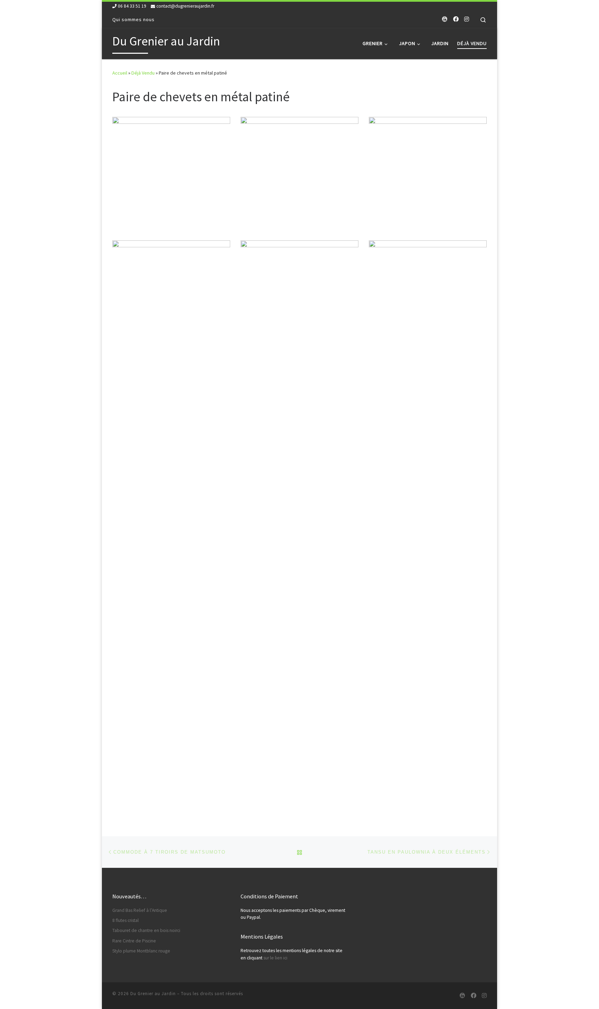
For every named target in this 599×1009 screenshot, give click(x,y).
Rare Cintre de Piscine (134, 941)
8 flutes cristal (125, 920)
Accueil (119, 73)
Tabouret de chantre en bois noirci (146, 930)
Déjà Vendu (143, 73)
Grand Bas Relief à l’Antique (139, 910)
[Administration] (445, 19)
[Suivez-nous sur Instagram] (466, 19)
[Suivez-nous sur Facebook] (456, 19)
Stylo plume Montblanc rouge (141, 951)
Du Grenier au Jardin (153, 994)
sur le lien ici (275, 958)
